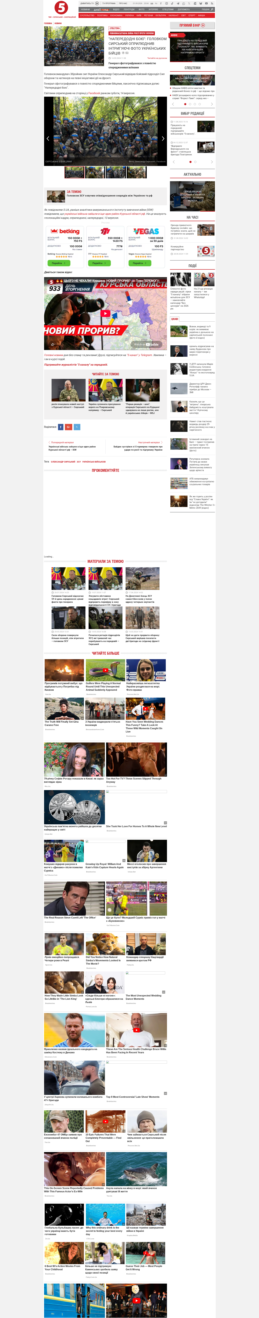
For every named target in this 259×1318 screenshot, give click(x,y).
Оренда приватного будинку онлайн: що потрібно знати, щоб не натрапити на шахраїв (183, 229)
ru (156, 3)
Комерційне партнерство (177, 248)
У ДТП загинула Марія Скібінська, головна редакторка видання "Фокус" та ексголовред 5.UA (202, 370)
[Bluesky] (201, 3)
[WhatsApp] (183, 3)
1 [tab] (185, 104)
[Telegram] (178, 3)
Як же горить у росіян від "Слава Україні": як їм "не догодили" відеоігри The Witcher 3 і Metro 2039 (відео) (202, 502)
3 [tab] (195, 104)
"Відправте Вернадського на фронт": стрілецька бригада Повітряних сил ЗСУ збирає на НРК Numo (181, 153)
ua (151, 3)
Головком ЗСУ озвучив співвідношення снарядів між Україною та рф (109, 195)
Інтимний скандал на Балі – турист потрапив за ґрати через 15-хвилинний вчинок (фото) (201, 445)
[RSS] (212, 3)
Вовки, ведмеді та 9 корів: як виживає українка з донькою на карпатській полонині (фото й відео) (201, 332)
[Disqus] (105, 516)
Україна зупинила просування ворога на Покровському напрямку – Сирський (105, 407)
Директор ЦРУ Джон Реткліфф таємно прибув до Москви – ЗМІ (200, 388)
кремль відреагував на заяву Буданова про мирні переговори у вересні (201, 350)
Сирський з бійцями (58, 161)
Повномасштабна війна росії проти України (132, 33)
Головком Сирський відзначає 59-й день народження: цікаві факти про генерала (68, 599)
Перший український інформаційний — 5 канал (61, 10)
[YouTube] (206, 3)
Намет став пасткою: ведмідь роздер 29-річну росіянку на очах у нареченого (202, 425)
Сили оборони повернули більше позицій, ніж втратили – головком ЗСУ (68, 638)
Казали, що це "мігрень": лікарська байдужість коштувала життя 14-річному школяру (201, 407)
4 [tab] (200, 104)
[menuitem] (85, 9)
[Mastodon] (195, 3)
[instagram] (166, 3)
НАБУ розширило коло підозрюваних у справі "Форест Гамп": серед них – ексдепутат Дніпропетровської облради (193, 98)
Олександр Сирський (63, 462)
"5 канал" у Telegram (139, 355)
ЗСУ (79, 462)
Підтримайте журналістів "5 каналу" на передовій (75, 364)
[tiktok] (172, 3)
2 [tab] (190, 104)
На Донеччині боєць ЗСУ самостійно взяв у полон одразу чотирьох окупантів (140, 599)
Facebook (94, 93)
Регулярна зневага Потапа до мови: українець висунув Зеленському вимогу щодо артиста (200, 465)
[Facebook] (161, 3)
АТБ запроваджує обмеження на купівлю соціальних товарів (201, 481)
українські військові (94, 462)
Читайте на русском (157, 57)
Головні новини (53, 355)
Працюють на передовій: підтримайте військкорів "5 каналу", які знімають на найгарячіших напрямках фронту (183, 134)
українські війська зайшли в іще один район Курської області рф (104, 213)
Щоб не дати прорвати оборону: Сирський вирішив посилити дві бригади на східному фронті (143, 638)
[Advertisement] (105, 245)
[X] (189, 3)
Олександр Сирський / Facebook (88, 63)
